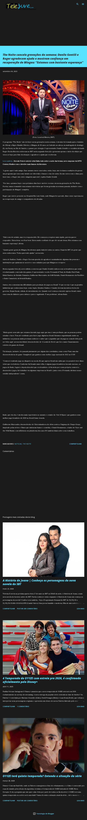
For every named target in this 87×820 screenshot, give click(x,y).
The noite (27, 444)
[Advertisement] (43, 30)
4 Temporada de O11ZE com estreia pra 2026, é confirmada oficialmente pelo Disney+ (42, 680)
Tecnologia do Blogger (45, 814)
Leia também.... (8, 161)
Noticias (18, 444)
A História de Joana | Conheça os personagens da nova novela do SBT (39, 582)
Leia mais (80, 609)
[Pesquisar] (77, 4)
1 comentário (23, 706)
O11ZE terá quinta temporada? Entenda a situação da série (42, 776)
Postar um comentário (27, 609)
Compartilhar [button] (75, 444)
